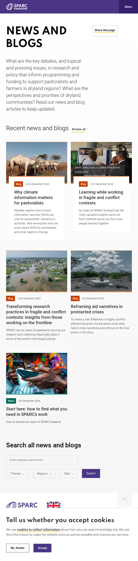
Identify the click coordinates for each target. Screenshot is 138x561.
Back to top (125, 499)
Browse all (79, 129)
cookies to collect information (38, 529)
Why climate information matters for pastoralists (33, 197)
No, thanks (17, 548)
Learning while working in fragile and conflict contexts (101, 197)
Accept (42, 548)
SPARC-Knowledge (16, 6)
